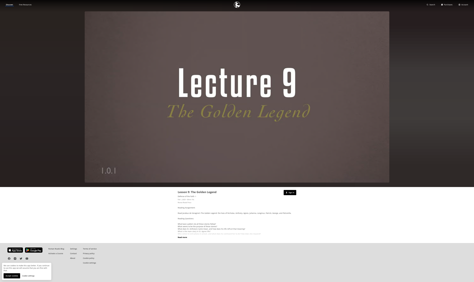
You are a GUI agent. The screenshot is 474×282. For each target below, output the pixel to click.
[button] (290, 192)
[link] (9, 5)
